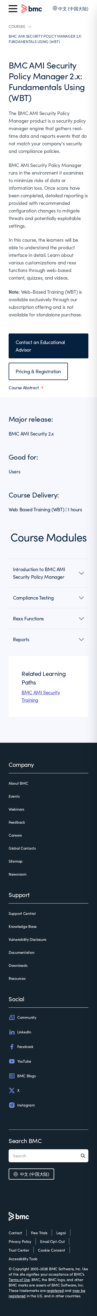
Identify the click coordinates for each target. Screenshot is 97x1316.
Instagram (25, 1105)
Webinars (16, 809)
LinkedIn (24, 1032)
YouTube (24, 1061)
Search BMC (25, 1141)
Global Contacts (22, 848)
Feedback (17, 822)
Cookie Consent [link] (51, 1250)
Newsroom (17, 874)
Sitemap (16, 861)
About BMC (18, 783)
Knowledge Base (23, 926)
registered (55, 1290)
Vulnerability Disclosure (27, 939)
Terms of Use (19, 1279)
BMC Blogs (26, 1075)
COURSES (17, 26)
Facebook (25, 1046)
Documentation (21, 952)
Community (26, 1017)
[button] (48, 573)
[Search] (84, 1155)
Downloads (18, 965)
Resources (17, 978)
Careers (15, 835)
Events (14, 796)
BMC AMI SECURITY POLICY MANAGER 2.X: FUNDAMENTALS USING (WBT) (45, 39)
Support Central (22, 913)
